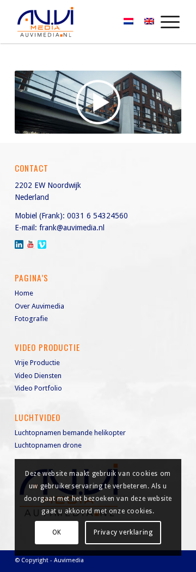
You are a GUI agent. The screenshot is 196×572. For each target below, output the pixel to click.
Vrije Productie (37, 363)
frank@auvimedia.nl (72, 227)
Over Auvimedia (39, 306)
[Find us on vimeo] (42, 244)
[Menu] (165, 21)
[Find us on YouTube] (30, 244)
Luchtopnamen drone (48, 445)
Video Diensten (38, 376)
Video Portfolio (38, 388)
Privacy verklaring (123, 532)
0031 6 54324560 (97, 215)
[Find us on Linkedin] (19, 244)
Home (24, 293)
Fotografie (31, 319)
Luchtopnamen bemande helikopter (70, 433)
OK (57, 532)
